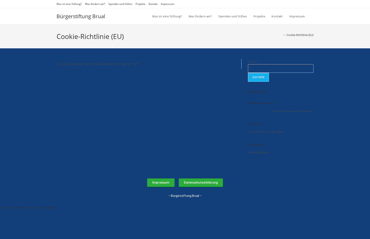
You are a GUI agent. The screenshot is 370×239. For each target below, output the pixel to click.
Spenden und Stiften (120, 4)
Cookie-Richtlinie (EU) (299, 35)
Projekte (140, 4)
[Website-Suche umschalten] (312, 16)
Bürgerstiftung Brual (81, 16)
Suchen (252, 61)
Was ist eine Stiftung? (69, 4)
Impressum (167, 4)
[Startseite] (281, 35)
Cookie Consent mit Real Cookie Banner (28, 208)
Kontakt (153, 4)
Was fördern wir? (95, 4)
